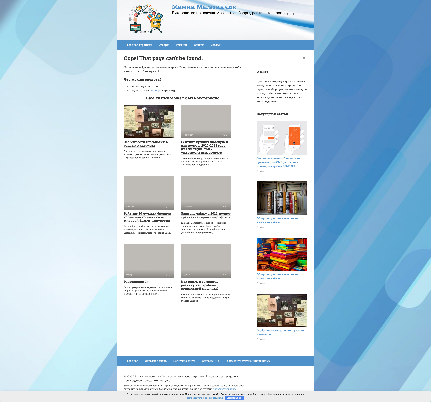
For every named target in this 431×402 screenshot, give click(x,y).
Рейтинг (181, 45)
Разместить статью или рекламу (247, 360)
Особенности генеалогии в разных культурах (146, 143)
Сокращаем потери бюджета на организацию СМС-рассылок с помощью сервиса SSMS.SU (279, 162)
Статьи (216, 45)
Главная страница (139, 45)
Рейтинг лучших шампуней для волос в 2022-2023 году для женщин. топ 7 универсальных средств (204, 147)
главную (156, 90)
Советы (199, 45)
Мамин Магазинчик (204, 7)
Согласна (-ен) (234, 397)
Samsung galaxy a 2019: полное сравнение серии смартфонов (206, 215)
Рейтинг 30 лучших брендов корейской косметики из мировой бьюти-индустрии (147, 217)
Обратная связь (156, 360)
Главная (132, 360)
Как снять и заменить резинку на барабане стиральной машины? (199, 285)
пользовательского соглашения (205, 397)
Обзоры (164, 45)
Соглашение (210, 360)
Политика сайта (184, 360)
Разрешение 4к (136, 281)
